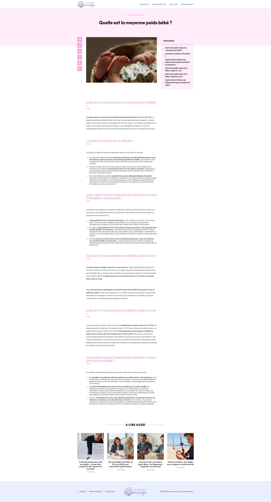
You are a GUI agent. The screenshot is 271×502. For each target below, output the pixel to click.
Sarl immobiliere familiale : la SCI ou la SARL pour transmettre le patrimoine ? (120, 464)
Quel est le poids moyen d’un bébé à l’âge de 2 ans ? (176, 75)
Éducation (173, 4)
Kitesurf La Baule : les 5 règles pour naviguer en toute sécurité (180, 463)
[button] (79, 39)
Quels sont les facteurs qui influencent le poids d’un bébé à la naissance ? (177, 62)
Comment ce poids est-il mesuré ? (177, 55)
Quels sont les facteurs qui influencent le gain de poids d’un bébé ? (177, 82)
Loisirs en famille (187, 4)
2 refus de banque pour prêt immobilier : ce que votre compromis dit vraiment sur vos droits (90, 465)
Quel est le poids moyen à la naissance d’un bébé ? (176, 49)
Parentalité (144, 4)
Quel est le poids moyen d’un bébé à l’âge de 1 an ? (176, 69)
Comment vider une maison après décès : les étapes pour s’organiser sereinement (150, 464)
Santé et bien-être (159, 4)
